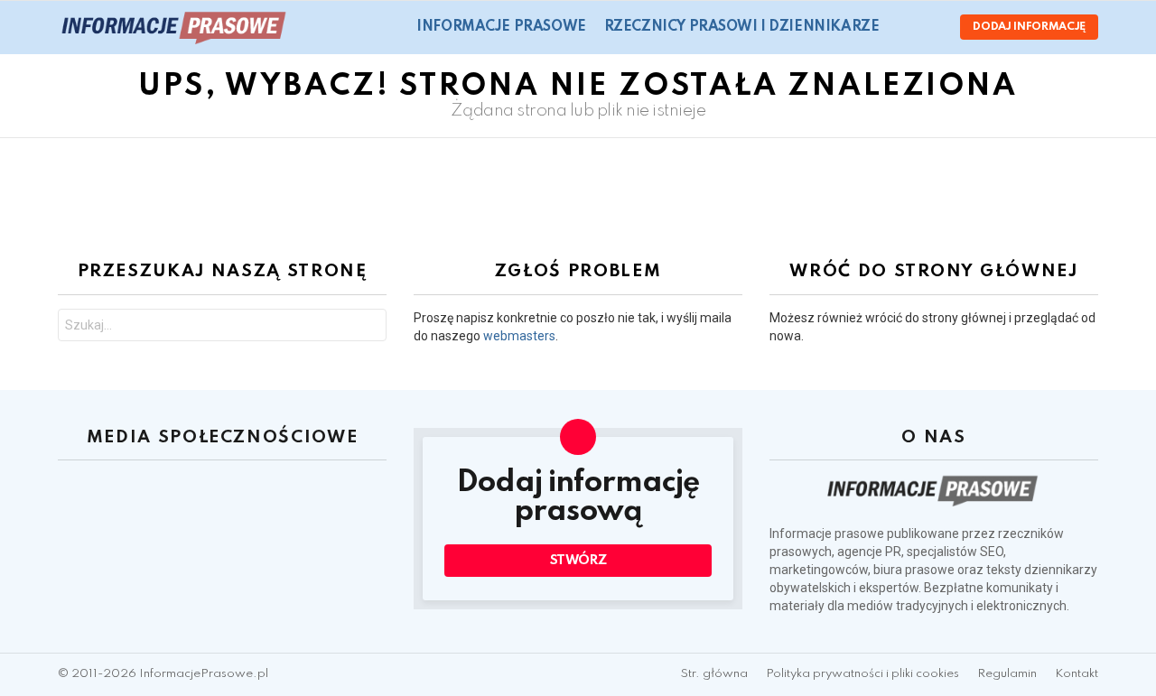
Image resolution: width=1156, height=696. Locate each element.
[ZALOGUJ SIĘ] (931, 27)
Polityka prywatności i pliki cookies (862, 674)
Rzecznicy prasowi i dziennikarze (742, 27)
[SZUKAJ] (904, 27)
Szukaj (368, 327)
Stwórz (578, 560)
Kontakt (1076, 674)
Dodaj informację (1029, 27)
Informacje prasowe (500, 27)
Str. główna (714, 674)
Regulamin (1007, 674)
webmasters (519, 336)
